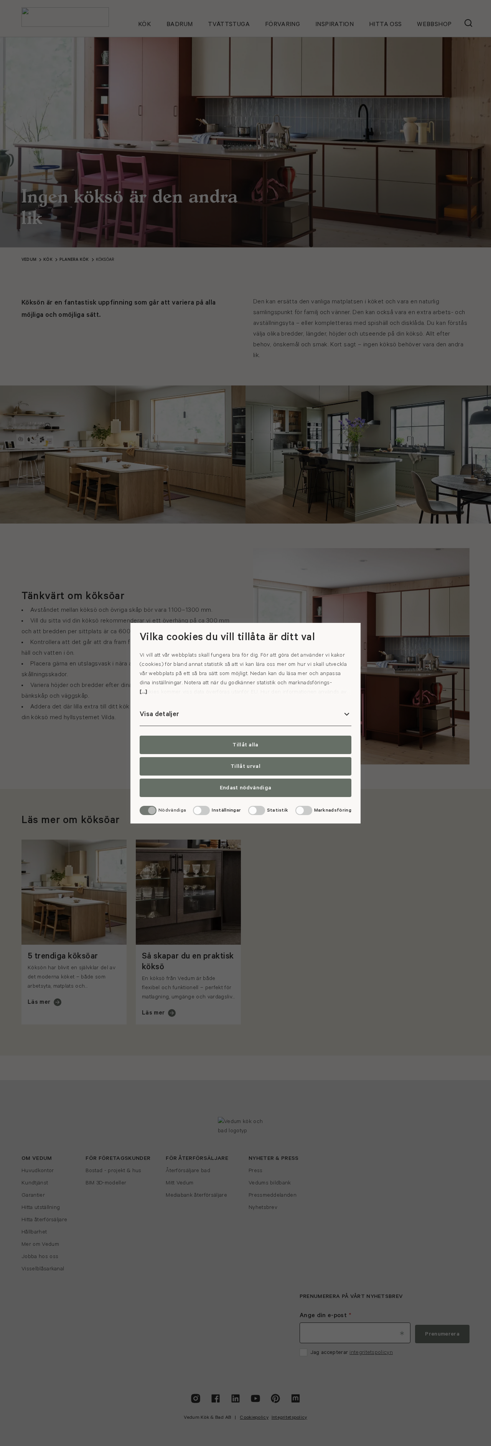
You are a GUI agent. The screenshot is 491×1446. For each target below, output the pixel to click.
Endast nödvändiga (245, 788)
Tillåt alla (245, 745)
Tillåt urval (245, 766)
